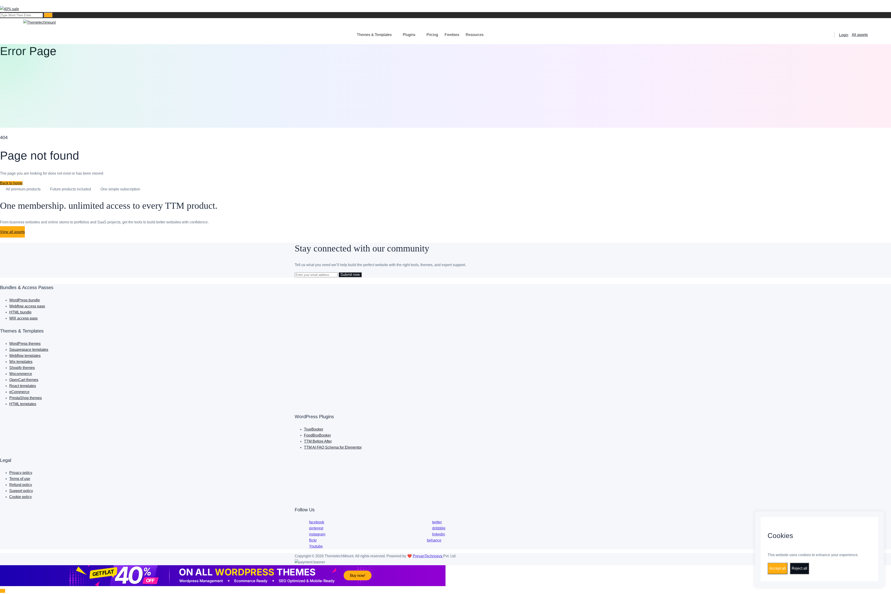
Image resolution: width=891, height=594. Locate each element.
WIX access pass (23, 318)
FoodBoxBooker (317, 435)
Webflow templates (25, 356)
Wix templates (20, 362)
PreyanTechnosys (428, 556)
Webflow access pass (27, 306)
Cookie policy (20, 497)
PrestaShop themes (25, 398)
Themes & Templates (374, 35)
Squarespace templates (28, 350)
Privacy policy (20, 473)
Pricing (432, 35)
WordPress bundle (24, 300)
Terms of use (19, 479)
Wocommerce (20, 374)
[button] (11, 183)
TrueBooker (313, 429)
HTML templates (22, 404)
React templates (22, 386)
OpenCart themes (23, 380)
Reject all (799, 568)
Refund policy (20, 485)
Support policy (21, 491)
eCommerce (19, 392)
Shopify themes (22, 368)
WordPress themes (25, 344)
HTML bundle (20, 312)
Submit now (350, 275)
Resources (475, 35)
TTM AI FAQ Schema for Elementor (333, 447)
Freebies (452, 35)
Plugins (409, 35)
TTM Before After (318, 441)
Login (843, 35)
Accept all (777, 568)
